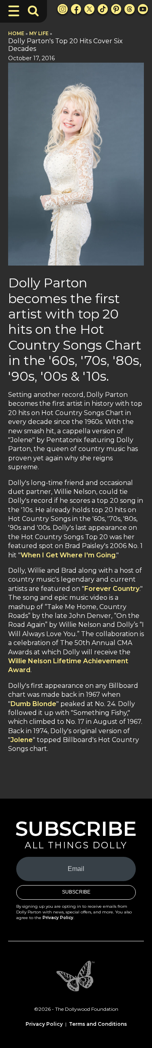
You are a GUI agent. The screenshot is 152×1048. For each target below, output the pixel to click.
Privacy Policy (58, 917)
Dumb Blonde (33, 704)
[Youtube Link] (143, 9)
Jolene (22, 740)
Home (16, 33)
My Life (39, 33)
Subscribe (76, 892)
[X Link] (89, 9)
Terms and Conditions (98, 1024)
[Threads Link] (129, 9)
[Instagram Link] (63, 9)
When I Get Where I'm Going (68, 555)
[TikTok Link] (103, 9)
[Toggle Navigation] (13, 11)
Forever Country (111, 589)
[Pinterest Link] (116, 9)
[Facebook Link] (76, 9)
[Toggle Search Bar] (33, 11)
